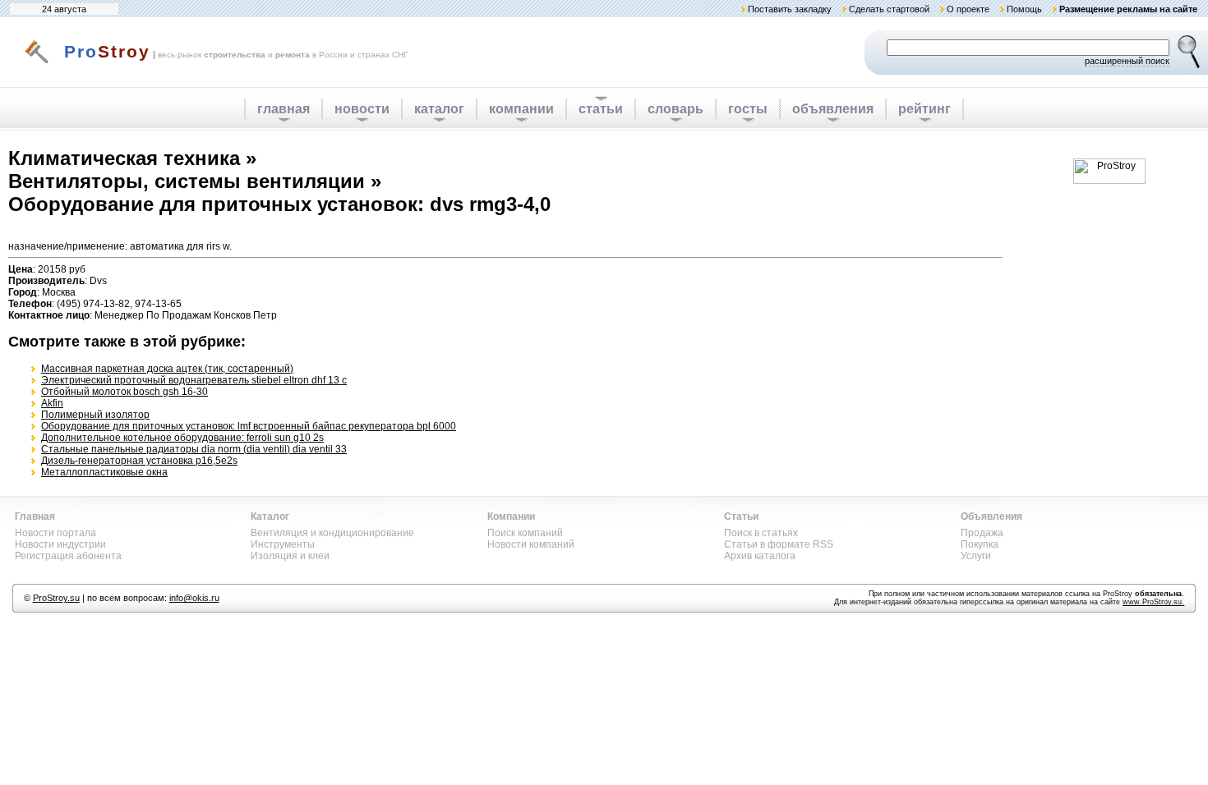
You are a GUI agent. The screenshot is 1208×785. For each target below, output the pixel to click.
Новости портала (55, 533)
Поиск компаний (525, 533)
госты (748, 109)
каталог (439, 109)
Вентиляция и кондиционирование (332, 533)
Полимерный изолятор (95, 414)
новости (362, 109)
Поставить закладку (790, 9)
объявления (833, 109)
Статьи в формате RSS (778, 544)
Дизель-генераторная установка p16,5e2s (139, 460)
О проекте (968, 9)
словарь (675, 109)
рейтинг (924, 109)
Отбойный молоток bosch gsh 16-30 (124, 391)
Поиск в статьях (761, 533)
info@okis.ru (194, 598)
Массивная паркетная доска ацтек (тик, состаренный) (167, 368)
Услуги (976, 556)
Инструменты (283, 544)
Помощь (1024, 9)
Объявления (991, 516)
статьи (601, 109)
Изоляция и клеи (290, 556)
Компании (511, 516)
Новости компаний (530, 544)
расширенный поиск (1127, 61)
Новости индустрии (60, 544)
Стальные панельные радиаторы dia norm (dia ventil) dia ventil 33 (194, 449)
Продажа (982, 533)
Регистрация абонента (68, 556)
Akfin (52, 403)
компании (521, 109)
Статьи (741, 516)
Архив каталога (759, 556)
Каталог (270, 516)
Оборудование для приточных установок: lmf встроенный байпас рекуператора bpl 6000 (248, 426)
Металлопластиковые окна (104, 472)
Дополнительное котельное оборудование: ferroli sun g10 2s (182, 437)
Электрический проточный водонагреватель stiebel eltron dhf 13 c (194, 380)
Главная (35, 516)
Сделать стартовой (889, 9)
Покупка (979, 544)
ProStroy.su (56, 598)
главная (283, 109)
